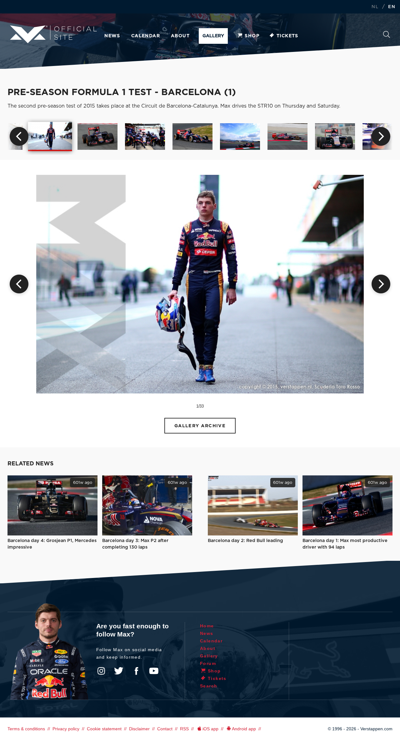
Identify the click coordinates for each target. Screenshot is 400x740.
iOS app (210, 728)
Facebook (136, 671)
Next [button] (381, 136)
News (112, 36)
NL (375, 7)
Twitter (119, 671)
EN (391, 7)
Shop (252, 36)
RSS (184, 728)
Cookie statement (104, 728)
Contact (164, 728)
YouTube (154, 671)
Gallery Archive (200, 425)
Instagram (101, 671)
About (180, 36)
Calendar (145, 36)
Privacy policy (65, 728)
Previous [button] (19, 136)
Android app (244, 728)
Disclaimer (139, 728)
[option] (50, 136)
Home (207, 625)
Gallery (213, 36)
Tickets (287, 36)
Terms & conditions (26, 728)
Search (386, 36)
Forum (208, 663)
